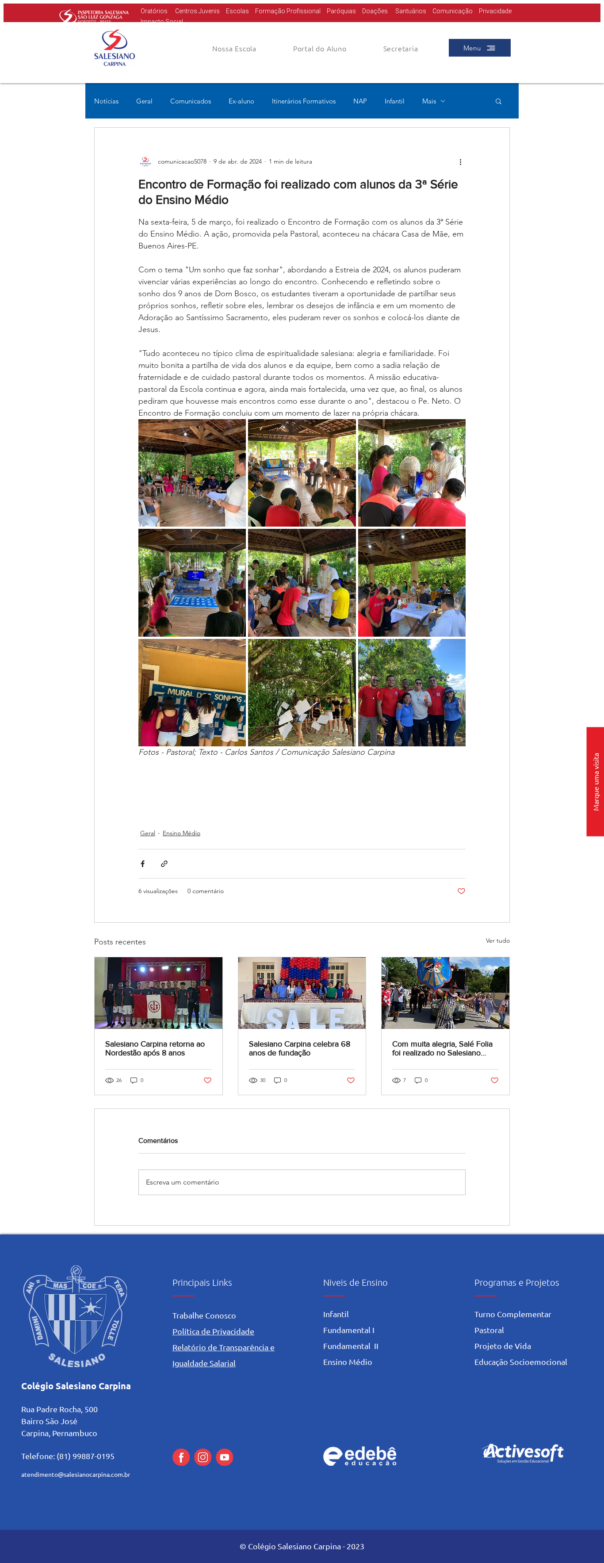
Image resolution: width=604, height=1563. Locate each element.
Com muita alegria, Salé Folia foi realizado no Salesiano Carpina (442, 1048)
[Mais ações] (460, 161)
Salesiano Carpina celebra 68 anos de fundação (299, 1048)
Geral (144, 101)
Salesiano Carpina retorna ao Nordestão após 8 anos (155, 1048)
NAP (360, 101)
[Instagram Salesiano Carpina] (202, 1457)
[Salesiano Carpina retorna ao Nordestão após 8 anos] (158, 993)
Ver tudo (498, 940)
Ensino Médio (181, 833)
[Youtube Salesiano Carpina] (224, 1457)
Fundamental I (349, 1329)
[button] (319, 48)
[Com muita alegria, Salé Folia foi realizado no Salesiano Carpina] (445, 993)
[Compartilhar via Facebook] (142, 864)
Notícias (106, 101)
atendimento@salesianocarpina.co (69, 1474)
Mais (429, 101)
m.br (124, 1474)
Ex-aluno (241, 101)
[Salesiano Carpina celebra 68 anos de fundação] (302, 993)
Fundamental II (350, 1345)
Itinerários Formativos (304, 101)
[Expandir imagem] (192, 473)
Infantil (395, 101)
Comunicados (190, 101)
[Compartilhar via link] (164, 864)
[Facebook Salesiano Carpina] (181, 1457)
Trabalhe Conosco (204, 1315)
